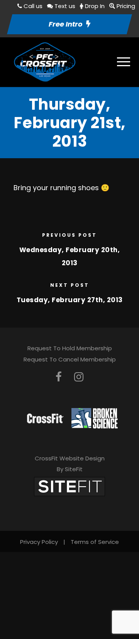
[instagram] (78, 377)
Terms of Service (95, 542)
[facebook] (59, 377)
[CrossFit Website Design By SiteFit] (69, 486)
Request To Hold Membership (69, 348)
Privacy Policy (39, 542)
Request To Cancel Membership (70, 359)
